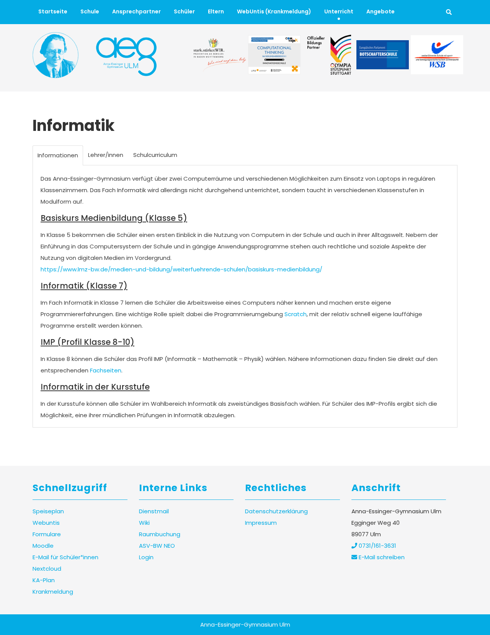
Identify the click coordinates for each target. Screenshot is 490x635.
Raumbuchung (159, 534)
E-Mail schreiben (381, 557)
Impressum (261, 523)
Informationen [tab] (58, 155)
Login (146, 557)
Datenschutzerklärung (276, 511)
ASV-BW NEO (157, 546)
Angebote (380, 11)
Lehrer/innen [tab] (105, 155)
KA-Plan (44, 580)
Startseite (52, 11)
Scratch (295, 314)
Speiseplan (48, 511)
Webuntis (46, 523)
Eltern (216, 11)
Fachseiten (105, 370)
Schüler (184, 11)
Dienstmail (154, 511)
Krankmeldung (53, 592)
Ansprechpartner (136, 11)
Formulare (47, 534)
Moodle (43, 546)
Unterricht (338, 11)
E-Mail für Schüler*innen (65, 557)
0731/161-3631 (376, 546)
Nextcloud (47, 569)
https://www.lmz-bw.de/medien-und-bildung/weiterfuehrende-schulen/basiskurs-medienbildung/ (181, 269)
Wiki (144, 523)
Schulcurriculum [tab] (155, 155)
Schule (89, 11)
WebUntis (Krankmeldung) (274, 11)
